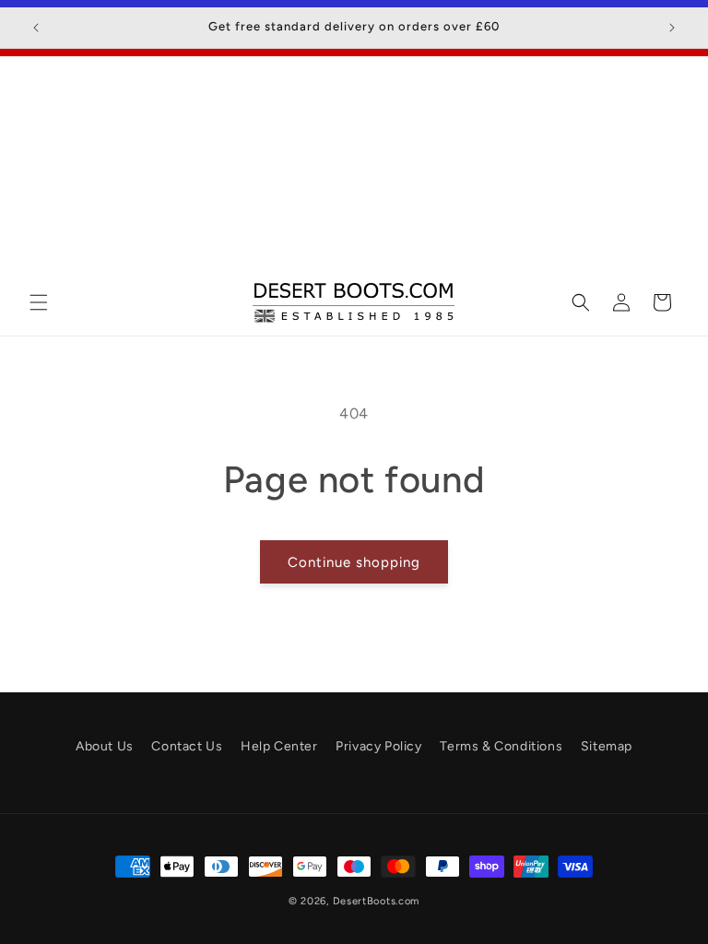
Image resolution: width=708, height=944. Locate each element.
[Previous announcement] (36, 27)
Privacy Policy (378, 746)
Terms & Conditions (501, 746)
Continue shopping (354, 562)
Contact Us (186, 746)
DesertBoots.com (376, 901)
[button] (38, 302)
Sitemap (606, 746)
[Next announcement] (672, 27)
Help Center (279, 746)
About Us (105, 746)
